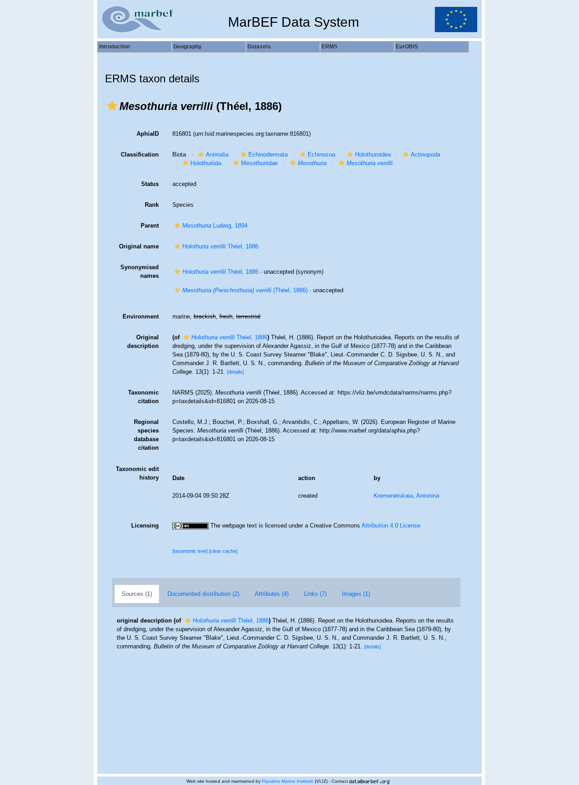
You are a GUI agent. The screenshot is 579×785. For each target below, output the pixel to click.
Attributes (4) (272, 593)
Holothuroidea (373, 154)
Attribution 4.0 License (390, 525)
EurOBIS (407, 46)
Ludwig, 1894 (214, 225)
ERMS (329, 46)
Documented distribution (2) (203, 593)
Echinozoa (321, 154)
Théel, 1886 (220, 246)
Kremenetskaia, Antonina (406, 495)
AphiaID (148, 133)
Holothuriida (205, 163)
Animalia (217, 154)
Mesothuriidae (259, 163)
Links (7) (315, 593)
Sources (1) (137, 593)
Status (150, 184)
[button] (112, 105)
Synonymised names (139, 271)
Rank (152, 204)
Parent (150, 225)
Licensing (145, 525)
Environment (141, 316)
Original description (143, 341)
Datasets (259, 46)
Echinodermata (268, 154)
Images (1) (356, 593)
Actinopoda (425, 154)
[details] (235, 372)
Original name (139, 246)
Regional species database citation (146, 435)
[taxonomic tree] (190, 551)
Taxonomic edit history (137, 473)
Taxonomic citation (143, 396)
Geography (187, 46)
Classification (140, 154)
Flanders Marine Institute (287, 781)
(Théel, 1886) (245, 290)
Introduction (114, 46)
